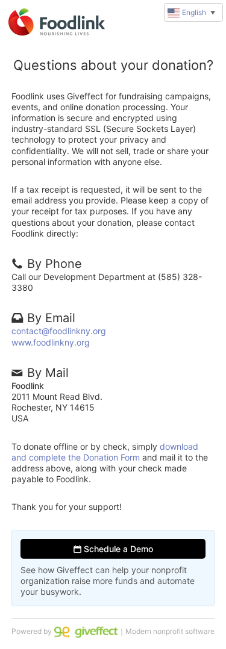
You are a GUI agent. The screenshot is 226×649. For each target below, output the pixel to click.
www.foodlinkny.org (50, 342)
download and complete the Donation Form (104, 451)
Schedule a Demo (117, 549)
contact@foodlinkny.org (58, 331)
